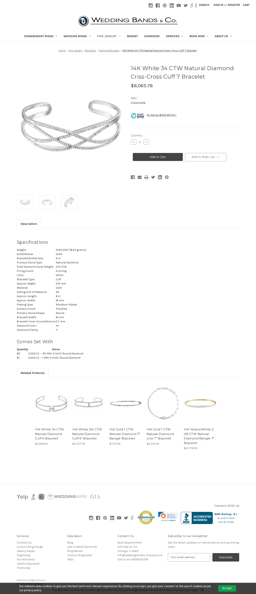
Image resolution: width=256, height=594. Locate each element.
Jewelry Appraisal (28, 563)
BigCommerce (38, 580)
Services (172, 36)
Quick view (51, 400)
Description (29, 224)
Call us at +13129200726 (132, 559)
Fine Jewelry (107, 36)
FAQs (70, 559)
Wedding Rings (75, 36)
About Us (221, 36)
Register (234, 5)
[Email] (140, 177)
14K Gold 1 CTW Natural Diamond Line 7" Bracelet (160, 433)
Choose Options (126, 407)
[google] (192, 5)
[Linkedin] (172, 5)
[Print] (146, 177)
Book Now (197, 36)
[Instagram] (151, 5)
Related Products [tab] (33, 373)
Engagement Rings (38, 36)
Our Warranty (26, 559)
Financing (23, 568)
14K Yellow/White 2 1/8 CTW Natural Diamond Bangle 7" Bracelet (199, 436)
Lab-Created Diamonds (82, 546)
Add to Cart (51, 407)
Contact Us (24, 542)
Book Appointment (129, 542)
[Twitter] (186, 5)
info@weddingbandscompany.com (140, 555)
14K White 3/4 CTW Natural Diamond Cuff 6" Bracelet (87, 433)
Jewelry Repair (26, 551)
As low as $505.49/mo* (162, 115)
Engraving (23, 555)
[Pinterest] (165, 5)
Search (204, 5)
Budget (132, 36)
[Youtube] (179, 5)
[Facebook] (158, 5)
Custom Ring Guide (79, 555)
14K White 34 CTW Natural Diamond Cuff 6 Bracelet (49, 433)
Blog (70, 542)
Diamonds (152, 36)
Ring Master (75, 551)
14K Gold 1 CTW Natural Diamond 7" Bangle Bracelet (124, 433)
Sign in (218, 5)
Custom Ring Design (30, 546)
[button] (168, 517)
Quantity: (137, 135)
